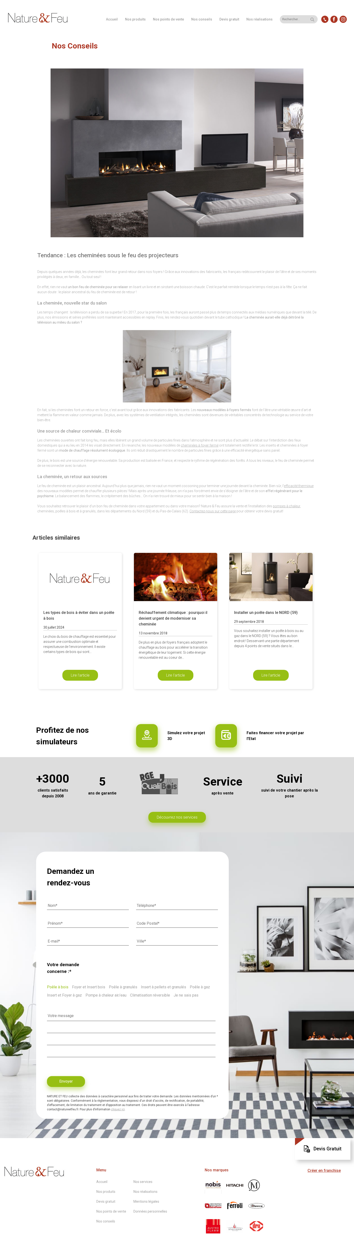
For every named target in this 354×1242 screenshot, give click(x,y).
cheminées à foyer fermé (199, 445)
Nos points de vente (168, 19)
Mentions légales (146, 1201)
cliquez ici (118, 1109)
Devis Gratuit (327, 1149)
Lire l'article (80, 675)
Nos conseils (201, 19)
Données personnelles (150, 1211)
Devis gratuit (229, 19)
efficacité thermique (299, 486)
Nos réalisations (259, 19)
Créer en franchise (324, 1170)
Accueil (112, 19)
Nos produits (135, 19)
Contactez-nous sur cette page (213, 511)
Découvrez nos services (177, 817)
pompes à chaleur (286, 506)
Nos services (142, 1182)
